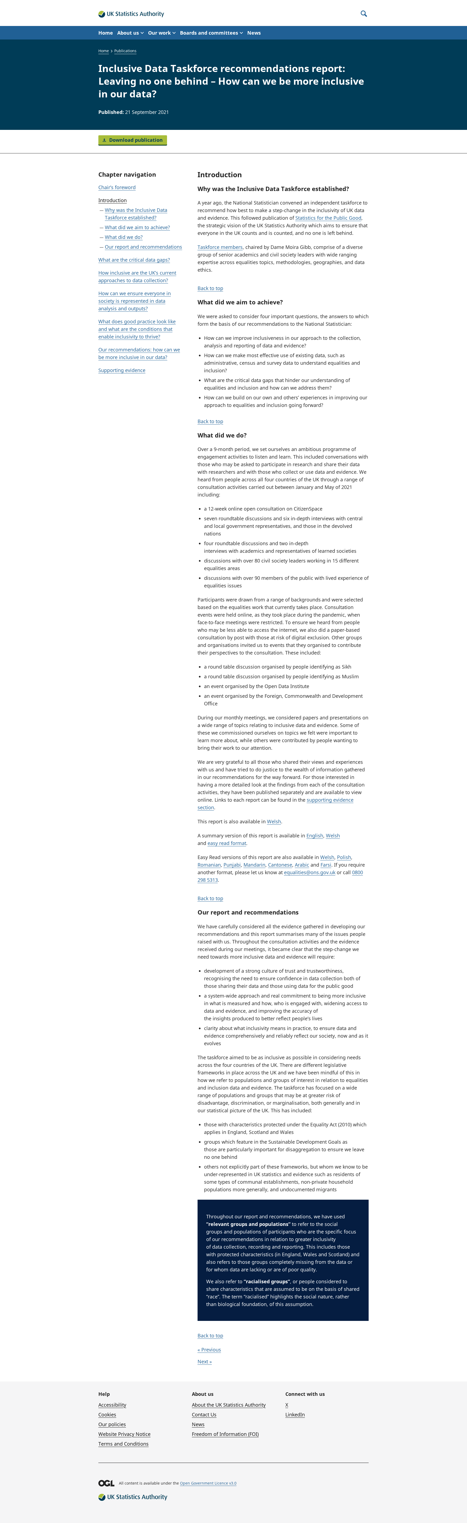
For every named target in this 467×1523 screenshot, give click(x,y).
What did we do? (124, 237)
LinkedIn (295, 1414)
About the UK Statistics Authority (229, 1405)
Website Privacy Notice (124, 1434)
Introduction (112, 200)
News (254, 32)
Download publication (135, 140)
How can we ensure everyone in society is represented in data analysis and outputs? (134, 301)
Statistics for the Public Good (328, 218)
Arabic (302, 864)
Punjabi (232, 864)
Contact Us (204, 1414)
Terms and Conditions (123, 1443)
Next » (205, 1361)
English (314, 835)
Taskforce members (220, 247)
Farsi (326, 864)
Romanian (209, 864)
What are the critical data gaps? (134, 259)
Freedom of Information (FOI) (225, 1434)
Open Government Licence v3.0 (208, 1483)
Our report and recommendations (143, 247)
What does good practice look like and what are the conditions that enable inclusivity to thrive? (137, 329)
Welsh (274, 821)
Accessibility (112, 1405)
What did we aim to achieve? (137, 227)
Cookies (107, 1414)
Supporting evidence (121, 370)
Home (105, 32)
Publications (125, 50)
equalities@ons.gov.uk (309, 872)
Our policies (112, 1424)
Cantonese (280, 864)
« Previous (209, 1349)
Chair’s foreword (117, 187)
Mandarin (254, 864)
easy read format (227, 843)
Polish (344, 857)
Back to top (210, 288)
